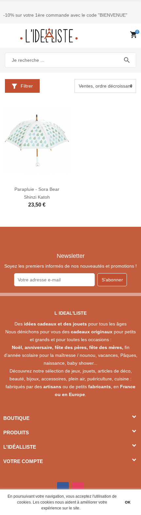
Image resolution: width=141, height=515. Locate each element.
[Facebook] (63, 488)
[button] (82, 508)
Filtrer (26, 86)
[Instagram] (78, 488)
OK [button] (128, 502)
